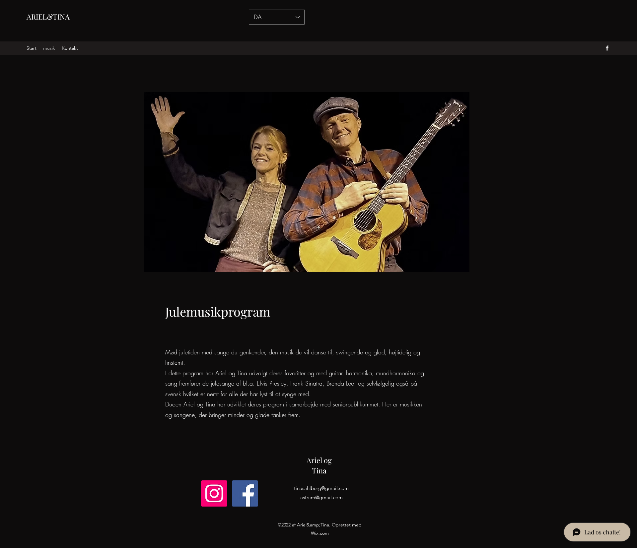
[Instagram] (214, 493)
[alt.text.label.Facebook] (607, 48)
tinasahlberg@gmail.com (321, 488)
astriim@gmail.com (321, 497)
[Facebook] (245, 493)
